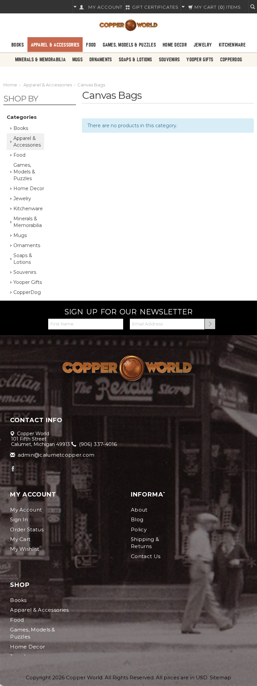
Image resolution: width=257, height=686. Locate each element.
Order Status (27, 529)
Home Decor (175, 45)
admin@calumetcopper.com (55, 455)
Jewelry (202, 45)
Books (17, 45)
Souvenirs (169, 59)
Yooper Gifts (199, 59)
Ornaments (100, 59)
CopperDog (231, 59)
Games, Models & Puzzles (129, 45)
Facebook (13, 468)
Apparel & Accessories (55, 45)
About (139, 510)
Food (91, 45)
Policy (139, 529)
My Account (26, 510)
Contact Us (145, 556)
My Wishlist (24, 549)
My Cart (20, 539)
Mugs (77, 59)
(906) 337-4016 (97, 444)
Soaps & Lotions (135, 59)
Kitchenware (232, 45)
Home (10, 84)
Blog (137, 519)
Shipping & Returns (145, 542)
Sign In (19, 519)
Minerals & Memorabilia (40, 59)
